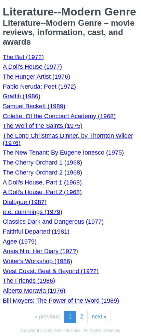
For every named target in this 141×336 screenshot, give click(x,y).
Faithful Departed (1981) (36, 231)
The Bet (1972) (23, 57)
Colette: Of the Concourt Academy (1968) (59, 116)
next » (99, 317)
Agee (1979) (20, 241)
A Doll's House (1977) (32, 66)
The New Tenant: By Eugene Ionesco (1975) (63, 152)
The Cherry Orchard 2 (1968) (42, 172)
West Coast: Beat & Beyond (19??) (51, 271)
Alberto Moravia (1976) (34, 290)
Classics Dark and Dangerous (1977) (53, 221)
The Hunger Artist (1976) (36, 76)
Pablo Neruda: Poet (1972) (39, 86)
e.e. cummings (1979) (32, 212)
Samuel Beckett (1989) (34, 106)
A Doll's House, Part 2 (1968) (42, 192)
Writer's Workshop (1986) (37, 261)
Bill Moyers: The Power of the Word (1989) (61, 300)
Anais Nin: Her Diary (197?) (40, 251)
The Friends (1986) (29, 280)
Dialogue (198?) (25, 202)
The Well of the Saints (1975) (42, 125)
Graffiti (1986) (21, 96)
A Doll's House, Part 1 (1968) (42, 182)
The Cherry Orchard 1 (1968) (42, 162)
